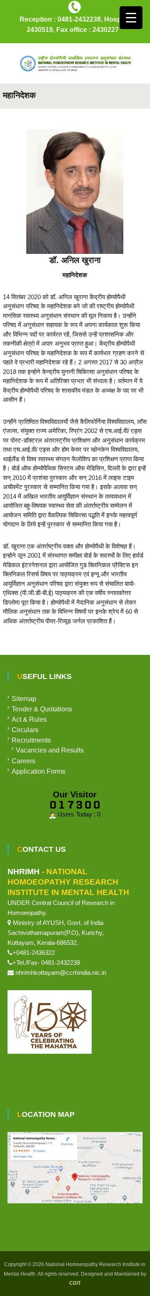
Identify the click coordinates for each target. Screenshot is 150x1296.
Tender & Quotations (42, 709)
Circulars (25, 729)
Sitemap (24, 698)
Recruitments (31, 740)
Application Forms (38, 771)
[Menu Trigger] (131, 17)
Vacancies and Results (50, 750)
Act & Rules (29, 719)
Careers (23, 761)
